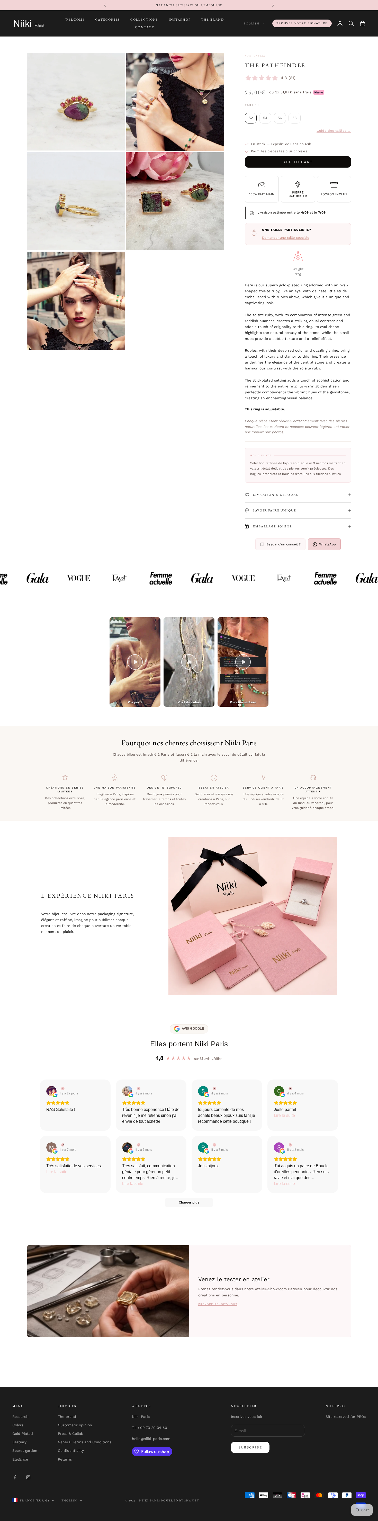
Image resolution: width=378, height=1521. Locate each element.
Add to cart (298, 162)
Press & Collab (70, 1433)
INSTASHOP (180, 19)
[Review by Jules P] (138, 1145)
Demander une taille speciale (285, 238)
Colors (17, 1425)
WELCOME (75, 19)
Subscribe (250, 1447)
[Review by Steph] (213, 1088)
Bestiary (19, 1442)
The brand (67, 1416)
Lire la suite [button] (284, 1115)
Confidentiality (71, 1450)
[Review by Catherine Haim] (138, 1088)
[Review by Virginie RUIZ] (62, 1088)
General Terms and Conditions (84, 1442)
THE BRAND (212, 19)
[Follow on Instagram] (28, 1477)
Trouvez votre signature (302, 23)
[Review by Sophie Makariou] (289, 1145)
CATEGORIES (107, 19)
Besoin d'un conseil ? (283, 544)
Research (20, 1416)
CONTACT (144, 27)
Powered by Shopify (180, 1500)
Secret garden (24, 1450)
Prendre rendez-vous (217, 1304)
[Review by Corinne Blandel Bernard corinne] (289, 1088)
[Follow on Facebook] (14, 1477)
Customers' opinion (75, 1425)
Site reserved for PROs (346, 1416)
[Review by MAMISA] (62, 1145)
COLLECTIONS (144, 19)
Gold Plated (22, 1433)
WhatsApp (327, 544)
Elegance (20, 1459)
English (251, 23)
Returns (65, 1459)
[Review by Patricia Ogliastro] (213, 1145)
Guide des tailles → (334, 130)
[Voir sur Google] (51, 1091)
